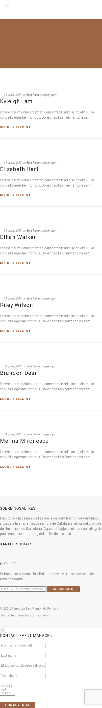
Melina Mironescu (24, 441)
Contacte (7, 615)
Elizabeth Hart (19, 169)
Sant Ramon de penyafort (41, 94)
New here (24, 615)
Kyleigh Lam (16, 101)
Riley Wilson (16, 305)
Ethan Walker (18, 237)
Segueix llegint (15, 127)
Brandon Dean (19, 373)
